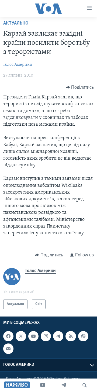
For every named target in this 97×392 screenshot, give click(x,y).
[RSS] (70, 336)
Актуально (16, 23)
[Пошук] (85, 385)
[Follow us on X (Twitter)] (21, 336)
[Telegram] (63, 385)
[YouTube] (42, 385)
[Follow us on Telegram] (58, 336)
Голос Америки (17, 65)
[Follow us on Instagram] (46, 336)
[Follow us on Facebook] (8, 336)
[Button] (80, 87)
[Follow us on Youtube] (33, 336)
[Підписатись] (8, 348)
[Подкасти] (83, 336)
